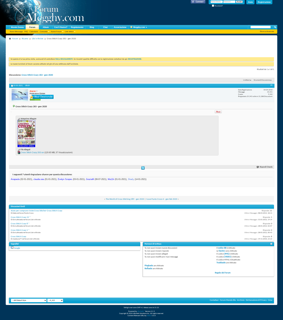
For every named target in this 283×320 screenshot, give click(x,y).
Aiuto (250, 2)
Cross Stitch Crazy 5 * (20, 230)
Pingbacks (149, 266)
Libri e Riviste (37, 39)
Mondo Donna (17, 27)
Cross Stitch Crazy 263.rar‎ (32, 152)
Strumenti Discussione (262, 80)
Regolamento (77, 27)
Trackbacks (221, 263)
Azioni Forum (56, 32)
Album (46, 27)
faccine (222, 251)
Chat (105, 27)
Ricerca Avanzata (267, 31)
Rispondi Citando (266, 167)
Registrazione (264, 2)
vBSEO (149, 316)
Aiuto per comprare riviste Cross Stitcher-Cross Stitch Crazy (36, 211)
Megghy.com (139, 27)
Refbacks (148, 269)
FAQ (26, 32)
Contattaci (214, 300)
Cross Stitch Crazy (18, 237)
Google (17, 248)
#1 (272, 85)
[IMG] (226, 254)
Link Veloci (69, 32)
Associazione (120, 27)
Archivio (241, 300)
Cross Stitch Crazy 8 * (20, 224)
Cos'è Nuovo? (60, 27)
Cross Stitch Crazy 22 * (20, 217)
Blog (92, 27)
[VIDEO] (227, 257)
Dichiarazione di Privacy (256, 300)
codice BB (222, 248)
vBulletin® (141, 311)
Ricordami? (218, 6)
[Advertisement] (68, 48)
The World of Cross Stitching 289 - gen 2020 (125, 199)
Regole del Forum (223, 273)
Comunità (43, 32)
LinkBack (246, 80)
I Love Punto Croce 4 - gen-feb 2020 (161, 199)
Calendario (33, 32)
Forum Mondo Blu (228, 300)
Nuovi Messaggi (16, 32)
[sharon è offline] (20, 95)
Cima (270, 300)
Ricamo (25, 39)
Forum (32, 27)
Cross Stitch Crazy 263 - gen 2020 (37, 75)
